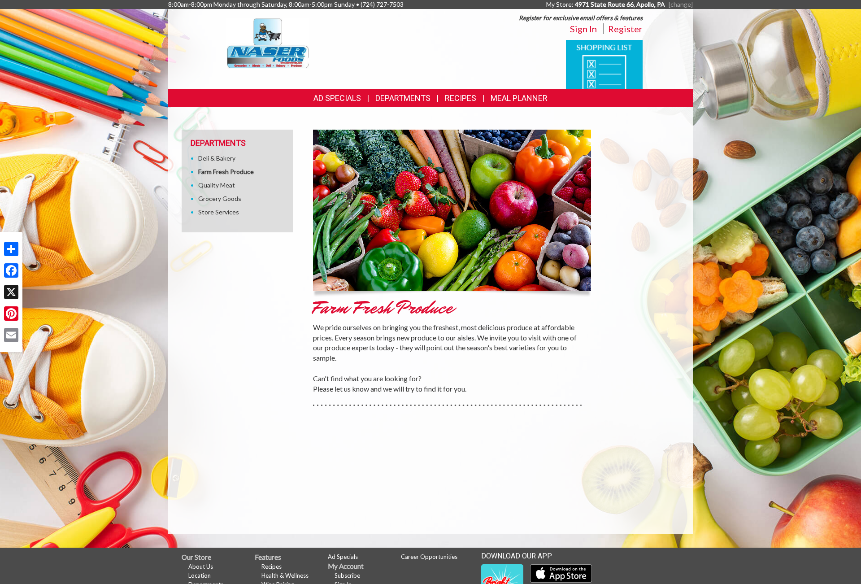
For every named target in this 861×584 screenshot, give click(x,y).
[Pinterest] (11, 314)
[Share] (11, 249)
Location (199, 575)
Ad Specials (337, 98)
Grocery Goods (219, 198)
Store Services (218, 212)
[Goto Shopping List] (604, 63)
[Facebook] (11, 270)
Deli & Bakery (216, 158)
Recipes (460, 98)
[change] (681, 4)
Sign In (583, 28)
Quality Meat (216, 185)
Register (625, 28)
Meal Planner (519, 98)
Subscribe (347, 575)
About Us (200, 566)
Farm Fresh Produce (226, 171)
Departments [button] (402, 98)
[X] (11, 292)
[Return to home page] (267, 43)
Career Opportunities (429, 556)
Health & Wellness (285, 575)
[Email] (11, 335)
